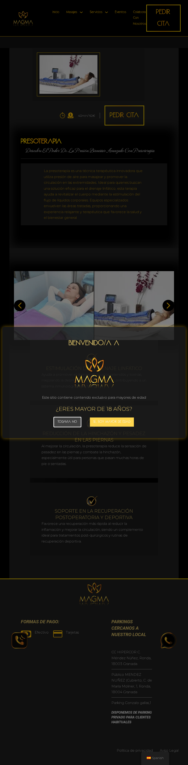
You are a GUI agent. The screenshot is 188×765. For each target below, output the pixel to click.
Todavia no (67, 422)
